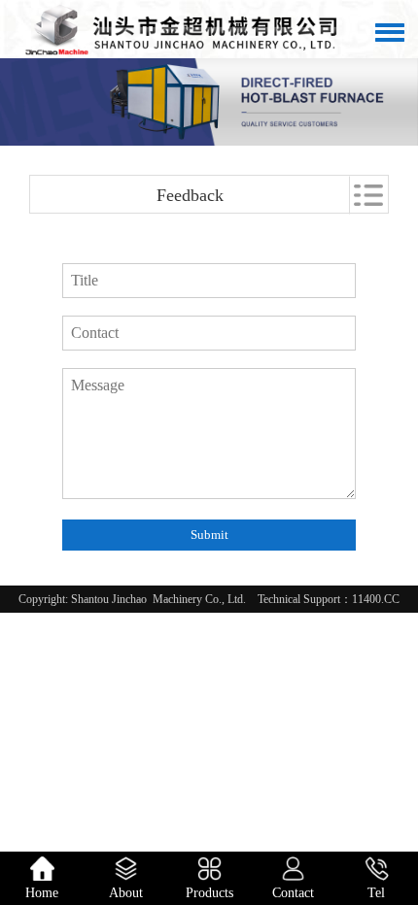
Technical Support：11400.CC (329, 599)
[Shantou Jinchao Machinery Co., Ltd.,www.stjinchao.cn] (184, 29)
